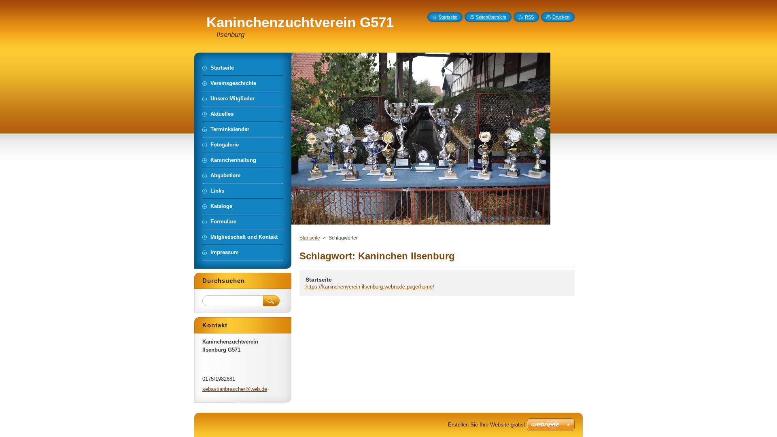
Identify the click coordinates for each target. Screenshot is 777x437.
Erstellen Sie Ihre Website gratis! (486, 425)
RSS (529, 17)
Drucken (560, 17)
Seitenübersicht (491, 17)
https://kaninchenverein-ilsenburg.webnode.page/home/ (370, 287)
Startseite (309, 237)
